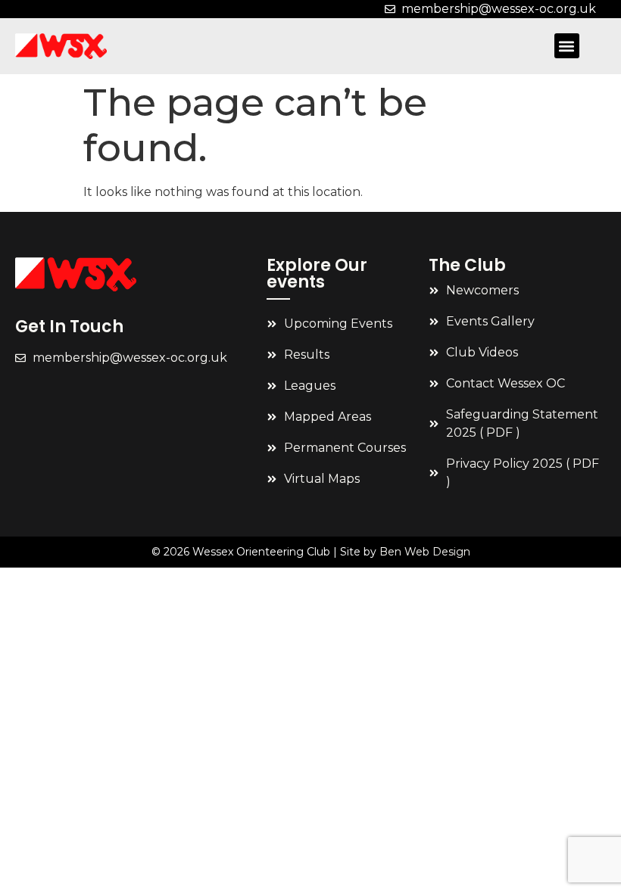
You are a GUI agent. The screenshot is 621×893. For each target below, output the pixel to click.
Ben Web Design (424, 552)
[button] (566, 45)
